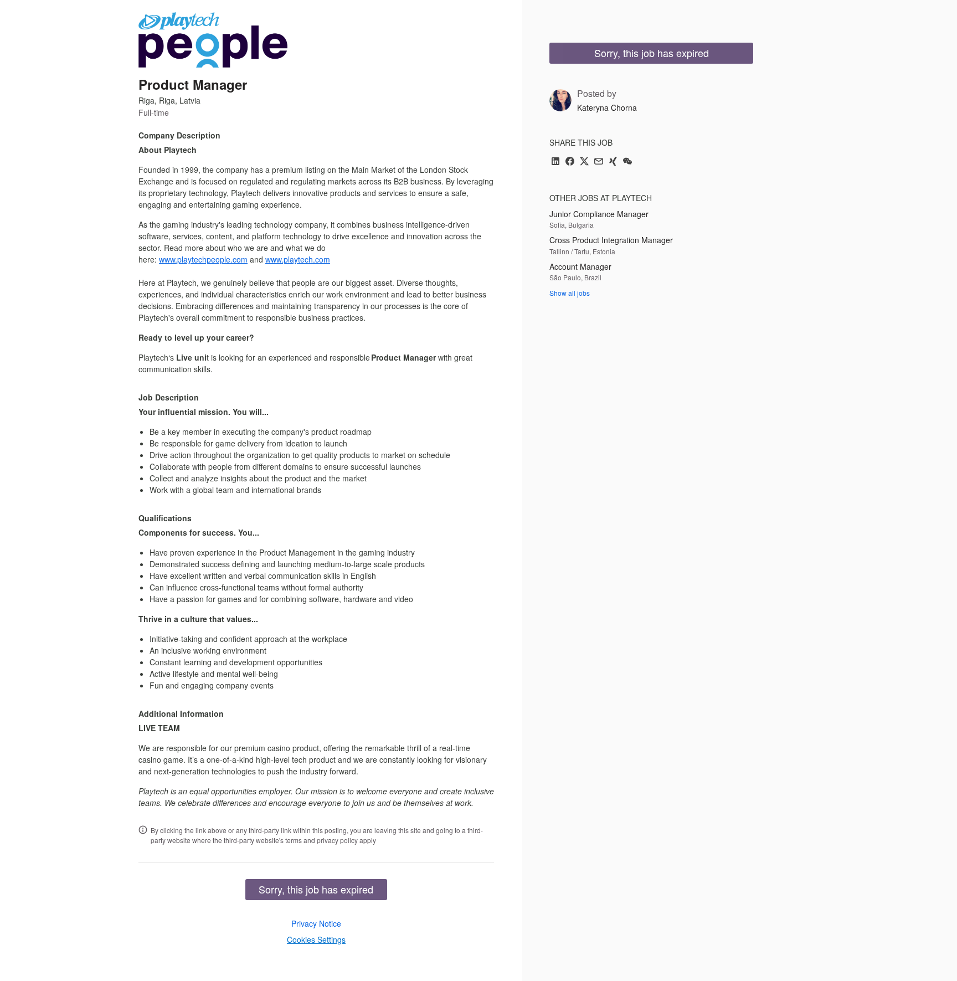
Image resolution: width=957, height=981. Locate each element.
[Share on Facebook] (569, 162)
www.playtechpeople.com (203, 259)
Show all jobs (569, 292)
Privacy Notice (316, 923)
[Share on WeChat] (627, 162)
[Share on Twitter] (584, 162)
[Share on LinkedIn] (555, 162)
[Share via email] (598, 162)
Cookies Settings (316, 939)
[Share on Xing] (613, 162)
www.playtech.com (297, 259)
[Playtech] (212, 40)
